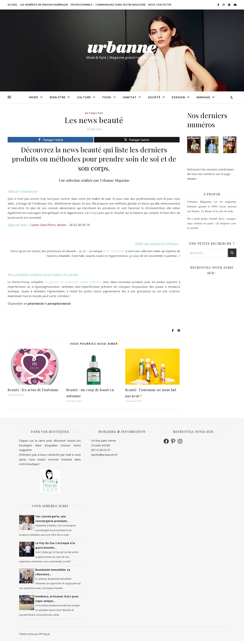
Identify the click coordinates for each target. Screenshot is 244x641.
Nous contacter (159, 4)
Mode (33, 97)
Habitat (129, 97)
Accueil (13, 4)
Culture (84, 97)
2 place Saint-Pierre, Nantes (48, 225)
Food (106, 97)
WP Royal (44, 634)
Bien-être (58, 97)
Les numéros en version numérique (44, 4)
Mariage (203, 97)
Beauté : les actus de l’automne (33, 390)
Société (154, 97)
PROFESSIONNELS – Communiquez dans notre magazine (108, 4)
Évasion (178, 97)
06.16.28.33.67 (101, 450)
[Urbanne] (122, 47)
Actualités (94, 113)
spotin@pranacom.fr (104, 454)
